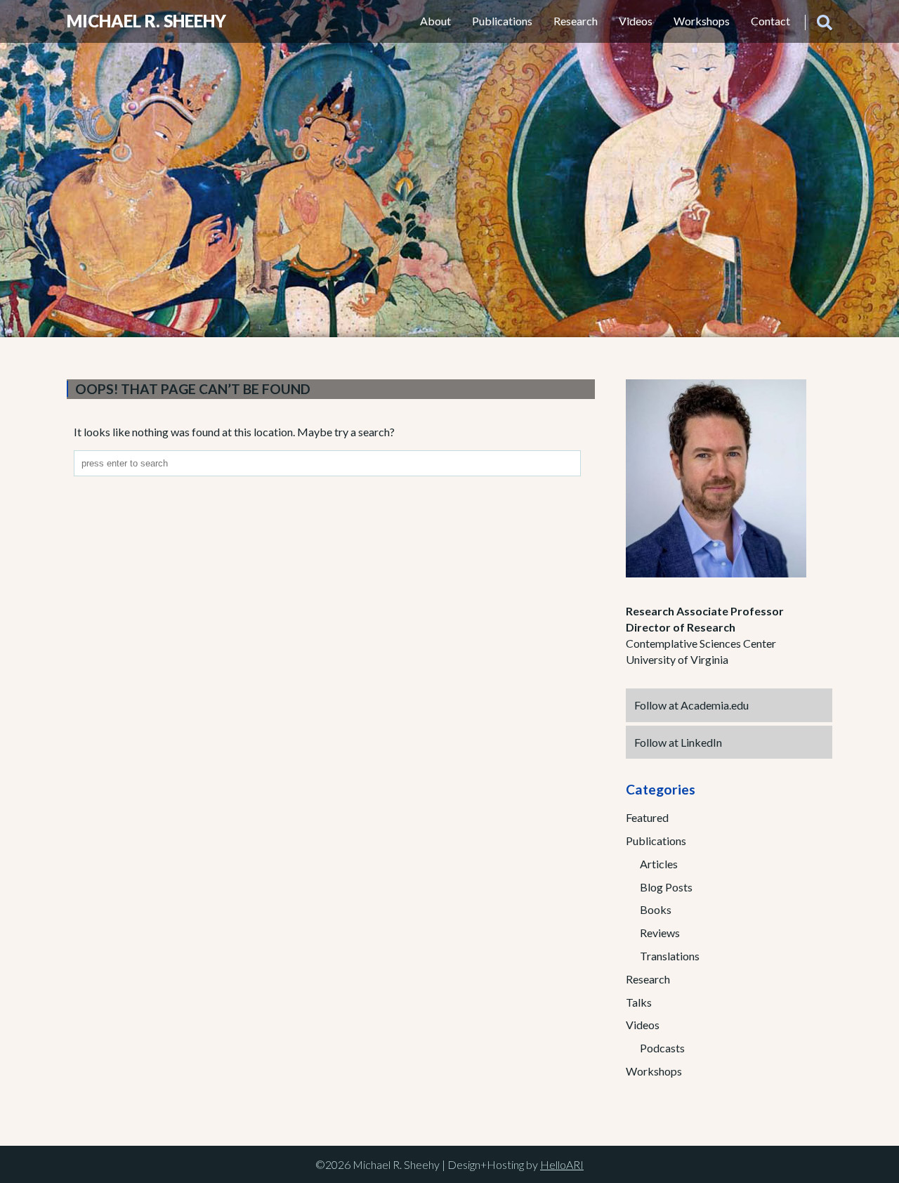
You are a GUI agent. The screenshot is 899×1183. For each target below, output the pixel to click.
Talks (639, 1002)
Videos (635, 20)
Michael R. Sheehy (146, 21)
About (435, 20)
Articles (659, 863)
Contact (770, 20)
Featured (647, 817)
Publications (502, 20)
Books (655, 909)
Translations (670, 955)
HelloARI (562, 1164)
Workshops (702, 20)
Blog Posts (666, 887)
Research (575, 20)
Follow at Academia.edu (691, 705)
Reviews (660, 932)
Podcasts (662, 1047)
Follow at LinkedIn (678, 742)
